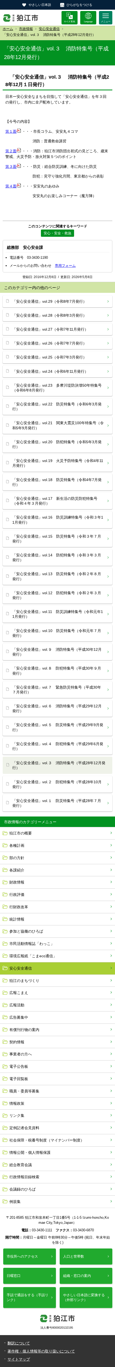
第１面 (11, 131)
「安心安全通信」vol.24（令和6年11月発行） (50, 371)
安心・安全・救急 (57, 233)
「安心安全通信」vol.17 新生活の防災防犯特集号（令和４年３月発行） (54, 500)
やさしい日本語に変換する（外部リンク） (84, 1297)
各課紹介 (16, 870)
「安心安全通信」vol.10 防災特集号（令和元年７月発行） (56, 633)
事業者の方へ (20, 1054)
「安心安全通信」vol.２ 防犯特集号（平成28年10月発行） (57, 784)
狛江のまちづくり (24, 980)
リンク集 (16, 1115)
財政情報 (16, 882)
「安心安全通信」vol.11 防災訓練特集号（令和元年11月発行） (57, 614)
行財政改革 (18, 907)
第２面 (11, 151)
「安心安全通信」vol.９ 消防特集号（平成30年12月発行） (57, 651)
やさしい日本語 (40, 5)
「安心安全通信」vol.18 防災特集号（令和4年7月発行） (57, 482)
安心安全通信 (49, 29)
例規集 (15, 1201)
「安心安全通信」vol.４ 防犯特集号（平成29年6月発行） (57, 746)
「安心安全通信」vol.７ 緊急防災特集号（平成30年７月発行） (56, 689)
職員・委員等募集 (24, 1091)
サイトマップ (18, 1359)
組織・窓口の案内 (77, 1276)
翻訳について (18, 1343)
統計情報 (16, 919)
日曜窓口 (14, 1276)
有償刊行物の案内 (24, 1030)
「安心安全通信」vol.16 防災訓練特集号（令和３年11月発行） (57, 519)
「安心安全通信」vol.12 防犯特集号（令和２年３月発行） (56, 595)
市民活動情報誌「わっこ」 (31, 943)
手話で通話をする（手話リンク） (27, 1297)
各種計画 (16, 845)
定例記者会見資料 (24, 1128)
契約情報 (16, 1042)
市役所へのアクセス (22, 1256)
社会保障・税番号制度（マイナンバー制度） (46, 1140)
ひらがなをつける (79, 5)
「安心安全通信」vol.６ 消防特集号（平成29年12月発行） (57, 708)
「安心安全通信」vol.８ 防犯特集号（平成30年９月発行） (56, 670)
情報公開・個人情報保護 (30, 1152)
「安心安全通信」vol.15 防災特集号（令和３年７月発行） (56, 538)
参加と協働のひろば (26, 931)
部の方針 (16, 858)
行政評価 (16, 894)
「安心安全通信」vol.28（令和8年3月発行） (49, 315)
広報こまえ (18, 993)
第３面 (11, 166)
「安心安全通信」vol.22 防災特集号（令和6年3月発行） (57, 406)
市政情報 (26, 29)
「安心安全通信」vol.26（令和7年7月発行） (49, 343)
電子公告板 (18, 1066)
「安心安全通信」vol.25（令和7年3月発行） (49, 357)
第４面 (11, 186)
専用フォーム (65, 266)
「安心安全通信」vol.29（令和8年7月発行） (49, 301)
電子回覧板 (18, 1079)
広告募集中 (18, 1017)
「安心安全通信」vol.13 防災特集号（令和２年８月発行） (56, 576)
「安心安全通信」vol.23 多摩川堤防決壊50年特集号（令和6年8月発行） (57, 387)
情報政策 (16, 1103)
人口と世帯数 (73, 1256)
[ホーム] (20, 18)
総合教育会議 (20, 1165)
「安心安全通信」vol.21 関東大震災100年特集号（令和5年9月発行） (58, 425)
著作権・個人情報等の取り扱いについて (41, 1351)
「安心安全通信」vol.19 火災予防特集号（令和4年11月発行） (57, 463)
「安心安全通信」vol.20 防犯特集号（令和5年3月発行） (57, 444)
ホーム (8, 29)
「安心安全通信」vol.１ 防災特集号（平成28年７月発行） (56, 803)
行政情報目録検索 (24, 1177)
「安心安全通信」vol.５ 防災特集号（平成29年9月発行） (57, 727)
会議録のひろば (22, 1189)
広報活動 (16, 1005)
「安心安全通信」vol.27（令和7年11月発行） (50, 329)
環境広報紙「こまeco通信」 (33, 956)
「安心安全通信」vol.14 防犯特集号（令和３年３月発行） (56, 557)
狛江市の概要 (20, 833)
